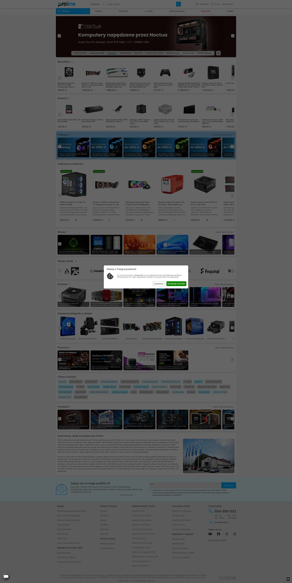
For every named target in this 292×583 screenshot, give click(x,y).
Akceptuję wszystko (176, 283)
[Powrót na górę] (288, 579)
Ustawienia (158, 284)
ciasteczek (138, 275)
